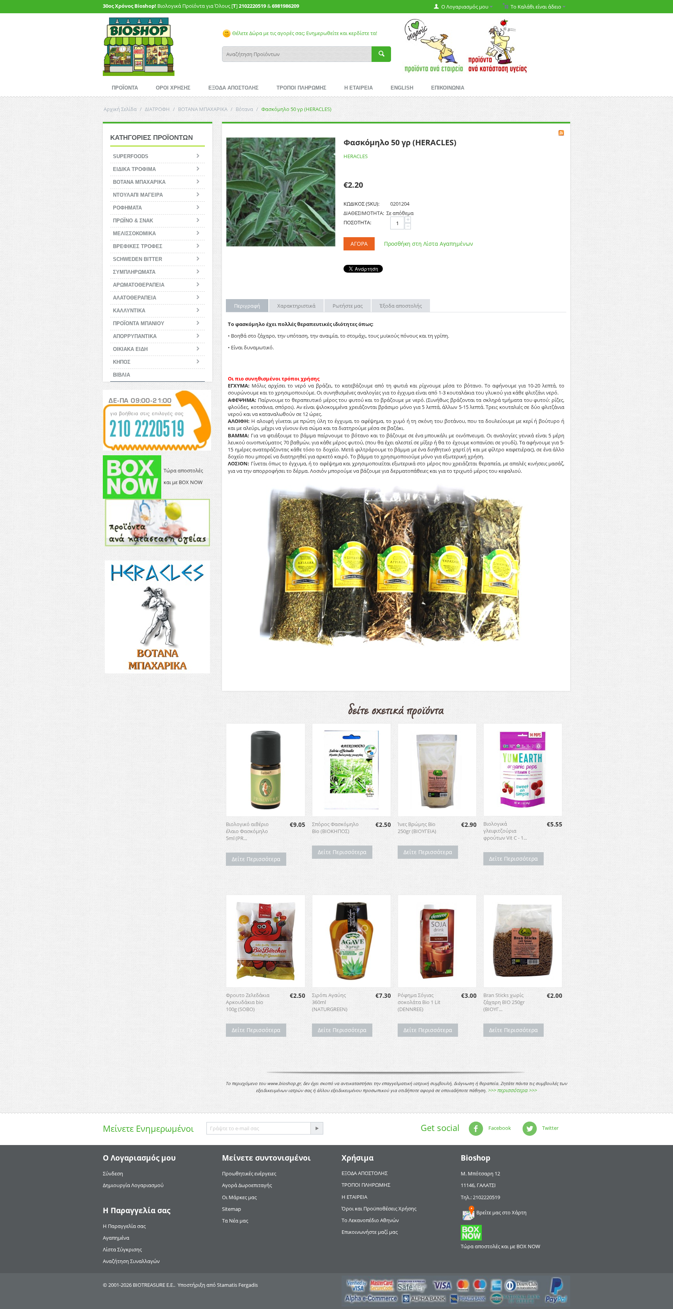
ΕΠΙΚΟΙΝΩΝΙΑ (447, 88)
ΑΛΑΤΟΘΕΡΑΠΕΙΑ (134, 298)
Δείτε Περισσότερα (256, 859)
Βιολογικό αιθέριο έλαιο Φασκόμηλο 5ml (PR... (247, 831)
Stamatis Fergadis (237, 1284)
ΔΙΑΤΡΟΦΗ (157, 109)
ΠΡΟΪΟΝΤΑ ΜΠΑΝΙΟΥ (138, 323)
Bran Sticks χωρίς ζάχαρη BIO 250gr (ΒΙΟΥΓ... (504, 1002)
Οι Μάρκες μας (239, 1197)
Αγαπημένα (116, 1237)
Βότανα (244, 109)
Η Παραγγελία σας (124, 1226)
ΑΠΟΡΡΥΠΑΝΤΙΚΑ (135, 336)
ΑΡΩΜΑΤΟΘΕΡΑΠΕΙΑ (138, 285)
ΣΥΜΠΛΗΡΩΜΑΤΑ (134, 272)
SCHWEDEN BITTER (137, 259)
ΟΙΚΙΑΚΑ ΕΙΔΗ (130, 349)
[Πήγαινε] (316, 1128)
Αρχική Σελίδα (120, 109)
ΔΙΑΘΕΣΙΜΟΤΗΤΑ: (364, 213)
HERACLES (356, 156)
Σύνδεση (113, 1173)
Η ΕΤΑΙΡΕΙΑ (358, 88)
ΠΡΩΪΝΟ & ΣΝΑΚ (133, 221)
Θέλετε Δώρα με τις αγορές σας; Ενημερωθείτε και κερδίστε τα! (304, 33)
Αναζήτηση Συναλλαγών (131, 1261)
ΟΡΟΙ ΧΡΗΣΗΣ (173, 88)
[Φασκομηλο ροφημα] (280, 192)
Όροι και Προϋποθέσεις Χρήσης (379, 1208)
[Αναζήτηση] (381, 54)
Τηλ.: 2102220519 (480, 1197)
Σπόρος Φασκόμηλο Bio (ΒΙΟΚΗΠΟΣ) (335, 828)
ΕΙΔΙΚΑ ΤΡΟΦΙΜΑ (134, 169)
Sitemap (231, 1208)
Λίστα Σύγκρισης (122, 1249)
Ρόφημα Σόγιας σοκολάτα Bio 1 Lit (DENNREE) (419, 1002)
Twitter (549, 1128)
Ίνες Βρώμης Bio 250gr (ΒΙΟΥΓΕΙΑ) (417, 828)
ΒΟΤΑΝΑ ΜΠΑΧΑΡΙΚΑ (202, 109)
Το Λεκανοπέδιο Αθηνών (370, 1220)
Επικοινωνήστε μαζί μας (370, 1231)
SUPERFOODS (130, 156)
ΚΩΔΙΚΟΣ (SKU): (361, 203)
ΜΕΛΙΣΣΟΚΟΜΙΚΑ (134, 233)
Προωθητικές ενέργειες (249, 1173)
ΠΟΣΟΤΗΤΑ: (357, 222)
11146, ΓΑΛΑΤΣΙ (478, 1185)
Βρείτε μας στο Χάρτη (501, 1212)
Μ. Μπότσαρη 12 (480, 1173)
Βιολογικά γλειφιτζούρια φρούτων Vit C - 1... (505, 830)
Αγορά (359, 243)
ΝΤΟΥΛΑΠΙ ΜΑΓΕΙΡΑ (138, 195)
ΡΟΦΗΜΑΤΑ (127, 208)
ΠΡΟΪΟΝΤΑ (125, 88)
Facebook (499, 1128)
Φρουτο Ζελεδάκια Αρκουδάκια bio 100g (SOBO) (248, 1002)
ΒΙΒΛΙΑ (121, 375)
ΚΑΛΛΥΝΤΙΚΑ (129, 311)
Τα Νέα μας (235, 1220)
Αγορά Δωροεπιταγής (247, 1185)
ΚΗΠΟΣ (121, 362)
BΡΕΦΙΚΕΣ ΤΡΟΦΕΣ (137, 246)
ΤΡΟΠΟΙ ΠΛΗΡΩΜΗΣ (301, 88)
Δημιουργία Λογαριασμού (133, 1185)
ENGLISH (402, 88)
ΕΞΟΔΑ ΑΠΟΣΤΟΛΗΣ (233, 88)
